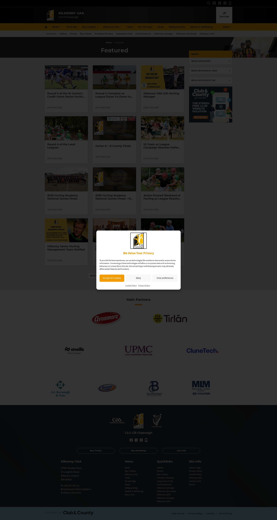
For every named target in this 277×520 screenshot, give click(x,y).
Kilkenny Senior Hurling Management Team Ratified (66, 248)
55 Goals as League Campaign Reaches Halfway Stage (162, 147)
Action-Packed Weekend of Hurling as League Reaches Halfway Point (161, 198)
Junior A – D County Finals (113, 145)
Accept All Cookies (112, 278)
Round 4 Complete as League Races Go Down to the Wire (113, 96)
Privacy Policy (144, 285)
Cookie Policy (131, 285)
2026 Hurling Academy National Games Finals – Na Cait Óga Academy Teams (113, 198)
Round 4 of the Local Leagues (61, 146)
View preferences (165, 278)
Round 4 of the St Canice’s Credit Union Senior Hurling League (66, 96)
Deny (138, 278)
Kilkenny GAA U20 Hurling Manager (161, 95)
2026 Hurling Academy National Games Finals (62, 197)
